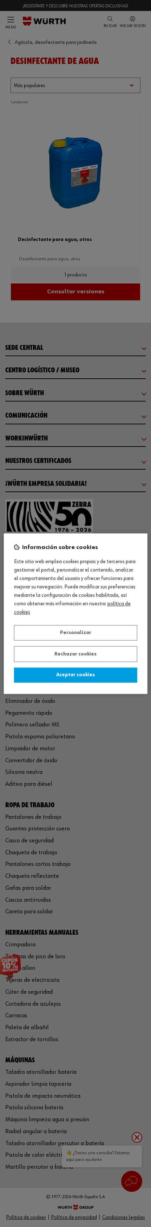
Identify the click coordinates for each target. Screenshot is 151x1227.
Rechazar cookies (75, 654)
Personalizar (75, 633)
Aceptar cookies (75, 675)
